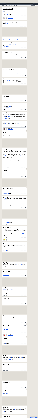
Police (3, 244)
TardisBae (5, 136)
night (20, 409)
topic (6, 97)
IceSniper (5, 343)
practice (9, 359)
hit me (5, 135)
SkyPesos (3, 176)
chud (14, 409)
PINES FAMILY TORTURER (8, 57)
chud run (3, 412)
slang (7, 317)
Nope (6, 234)
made (5, 342)
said (15, 318)
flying (12, 134)
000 (16, 174)
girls (17, 383)
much (15, 44)
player (10, 106)
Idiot (10, 10)
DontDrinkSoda (6, 250)
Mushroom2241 (7, 193)
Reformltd (6, 83)
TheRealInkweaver (7, 275)
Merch (25, 26)
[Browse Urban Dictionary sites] (3, 4)
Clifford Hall (6, 303)
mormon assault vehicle (5, 75)
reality (14, 115)
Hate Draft (3, 207)
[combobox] (20, 4)
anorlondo (6, 394)
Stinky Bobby (4, 394)
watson (5, 223)
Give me (4, 192)
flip (15, 134)
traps (23, 244)
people (15, 365)
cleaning (23, 233)
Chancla (3, 136)
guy (5, 116)
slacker (3, 152)
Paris (11, 174)
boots (6, 383)
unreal (10, 44)
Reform (10, 80)
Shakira (14, 81)
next (11, 272)
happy (9, 116)
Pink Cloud (3, 118)
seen (16, 264)
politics (8, 160)
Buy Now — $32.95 (10, 18)
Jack (7, 359)
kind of (15, 71)
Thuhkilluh (5, 360)
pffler (5, 207)
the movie (11, 192)
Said (10, 54)
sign (3, 365)
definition (21, 327)
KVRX (7, 75)
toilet (9, 272)
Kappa (18, 154)
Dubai (11, 81)
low (15, 54)
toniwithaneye (6, 118)
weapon (6, 134)
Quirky (3, 190)
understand (4, 97)
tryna (6, 411)
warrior (17, 73)
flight (9, 174)
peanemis (8, 192)
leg (12, 293)
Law (7, 80)
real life (7, 265)
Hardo (3, 360)
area (5, 289)
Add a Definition (31, 5)
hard (15, 247)
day (14, 228)
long (9, 123)
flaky (11, 289)
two (12, 365)
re (4, 46)
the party (11, 342)
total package (6, 39)
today (10, 359)
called (3, 11)
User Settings (34, 5)
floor (19, 342)
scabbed (4, 289)
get (8, 249)
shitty (3, 221)
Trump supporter (6, 23)
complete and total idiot (5, 26)
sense (18, 123)
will (19, 357)
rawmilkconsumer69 (6, 267)
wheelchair (7, 329)
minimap (3, 109)
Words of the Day (3, 5)
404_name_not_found (7, 176)
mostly (6, 105)
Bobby (7, 393)
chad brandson (6, 412)
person (9, 115)
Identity (11, 5)
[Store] (34, 3)
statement (9, 97)
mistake (20, 80)
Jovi (21, 383)
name (7, 14)
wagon (9, 71)
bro (4, 411)
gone (15, 155)
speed (22, 244)
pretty (8, 116)
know (8, 107)
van (11, 71)
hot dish (3, 303)
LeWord (5, 109)
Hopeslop (3, 267)
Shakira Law (4, 83)
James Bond (6, 222)
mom (4, 135)
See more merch (14, 18)
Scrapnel (3, 343)
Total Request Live (11, 39)
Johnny (5, 249)
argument (10, 45)
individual (6, 123)
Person (4, 329)
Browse (6, 5)
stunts (8, 222)
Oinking (3, 250)
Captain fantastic (8, 26)
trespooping (4, 275)
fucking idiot (7, 46)
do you (7, 107)
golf (10, 229)
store (7, 408)
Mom (3, 293)
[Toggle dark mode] (35, 3)
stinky (10, 392)
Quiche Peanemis (4, 193)
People (14, 10)
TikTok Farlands (4, 57)
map (3, 105)
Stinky (6, 393)
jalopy (3, 223)
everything (11, 105)
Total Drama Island (16, 39)
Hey (3, 393)
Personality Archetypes (15, 5)
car (4, 221)
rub (15, 392)
